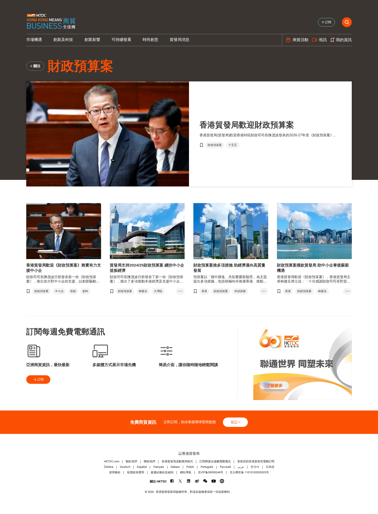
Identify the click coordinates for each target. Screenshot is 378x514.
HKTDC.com (111, 461)
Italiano (175, 466)
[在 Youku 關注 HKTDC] (222, 481)
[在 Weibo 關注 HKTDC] (197, 481)
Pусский (225, 466)
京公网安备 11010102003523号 (249, 472)
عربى (241, 466)
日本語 (270, 466)
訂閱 (40, 379)
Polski (190, 466)
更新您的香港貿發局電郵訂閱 (255, 461)
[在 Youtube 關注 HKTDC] (214, 481)
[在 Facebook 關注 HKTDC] (172, 481)
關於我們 (131, 461)
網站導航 (185, 472)
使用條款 (115, 472)
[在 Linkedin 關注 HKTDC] (189, 481)
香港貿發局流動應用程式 (177, 461)
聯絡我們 (149, 461)
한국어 (255, 466)
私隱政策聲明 (135, 472)
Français (158, 466)
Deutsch (125, 466)
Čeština (108, 466)
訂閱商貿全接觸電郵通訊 (215, 461)
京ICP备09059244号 (210, 472)
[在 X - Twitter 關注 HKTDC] (180, 481)
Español (142, 466)
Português (207, 466)
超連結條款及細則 (162, 472)
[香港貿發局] (189, 453)
